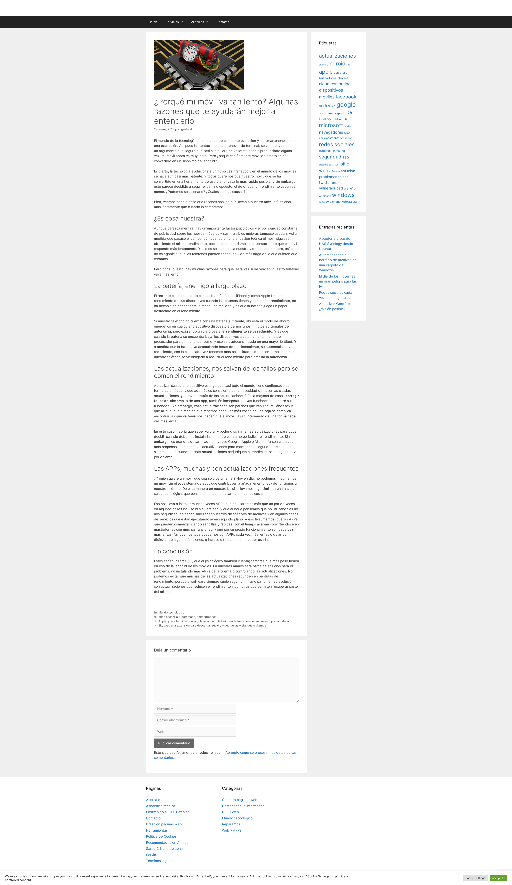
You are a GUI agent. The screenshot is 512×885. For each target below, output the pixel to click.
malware (340, 118)
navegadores (331, 132)
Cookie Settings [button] (475, 878)
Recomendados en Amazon (168, 843)
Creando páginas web (239, 800)
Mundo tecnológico (171, 612)
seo (345, 157)
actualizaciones (337, 56)
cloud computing (335, 83)
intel (321, 113)
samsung (338, 151)
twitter (325, 182)
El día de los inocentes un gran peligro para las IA (338, 281)
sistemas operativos (329, 164)
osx (347, 132)
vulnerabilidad (331, 188)
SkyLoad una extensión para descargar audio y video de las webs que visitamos (212, 625)
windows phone (329, 201)
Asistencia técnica (160, 806)
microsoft (331, 125)
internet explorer (335, 113)
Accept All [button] (498, 878)
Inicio (154, 22)
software (334, 171)
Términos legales (159, 861)
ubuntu (337, 183)
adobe (322, 64)
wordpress (349, 201)
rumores (325, 151)
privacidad (346, 138)
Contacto (222, 22)
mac (329, 119)
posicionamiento (329, 137)
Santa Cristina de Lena (164, 849)
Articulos (197, 22)
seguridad (330, 157)
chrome (342, 78)
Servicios (172, 22)
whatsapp (325, 195)
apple (326, 71)
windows (343, 195)
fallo (321, 105)
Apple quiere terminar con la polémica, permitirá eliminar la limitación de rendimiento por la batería (223, 621)
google (346, 104)
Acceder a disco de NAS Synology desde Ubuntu (336, 244)
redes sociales (337, 144)
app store (340, 72)
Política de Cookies (161, 836)
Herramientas (157, 830)
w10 (352, 188)
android (336, 63)
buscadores (327, 78)
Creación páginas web (164, 824)
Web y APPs (232, 830)
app (348, 64)
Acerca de (154, 800)
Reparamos (231, 824)
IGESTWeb (230, 812)
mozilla (347, 126)
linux (322, 119)
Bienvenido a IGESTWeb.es (168, 812)
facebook (346, 97)
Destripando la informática (243, 806)
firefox (330, 105)
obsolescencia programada (176, 616)
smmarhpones (206, 616)
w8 (346, 188)
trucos (343, 177)
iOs (350, 112)
